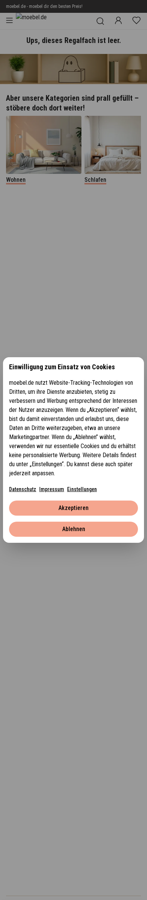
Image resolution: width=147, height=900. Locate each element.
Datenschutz (22, 489)
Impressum (51, 489)
